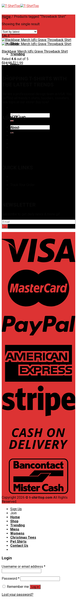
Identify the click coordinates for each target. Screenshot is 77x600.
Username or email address (23, 567)
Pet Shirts (18, 541)
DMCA (15, 131)
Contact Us (19, 108)
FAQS (14, 139)
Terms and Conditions (26, 144)
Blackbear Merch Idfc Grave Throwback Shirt (35, 51)
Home (6, 17)
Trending (17, 54)
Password (10, 578)
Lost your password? (17, 595)
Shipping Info (20, 189)
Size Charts (19, 181)
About (14, 127)
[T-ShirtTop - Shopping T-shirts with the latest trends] (20, 6)
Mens (14, 529)
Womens (17, 533)
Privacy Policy (21, 135)
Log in (35, 586)
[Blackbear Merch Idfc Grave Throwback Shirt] (36, 42)
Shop (14, 177)
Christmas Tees (23, 537)
